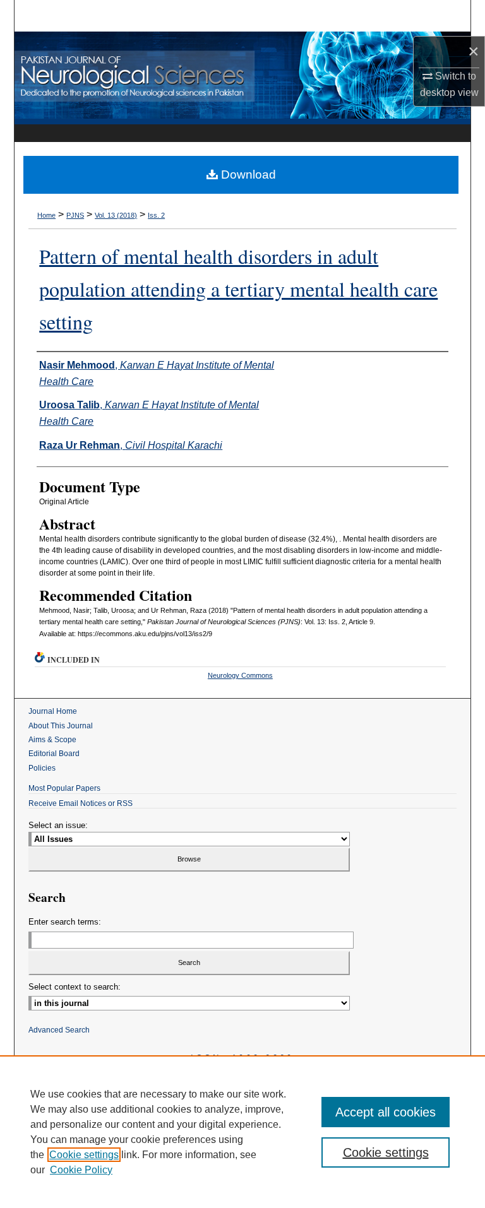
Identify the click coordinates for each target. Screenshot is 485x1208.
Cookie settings (84, 1154)
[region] (242, 1131)
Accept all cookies (385, 1112)
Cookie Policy (81, 1169)
